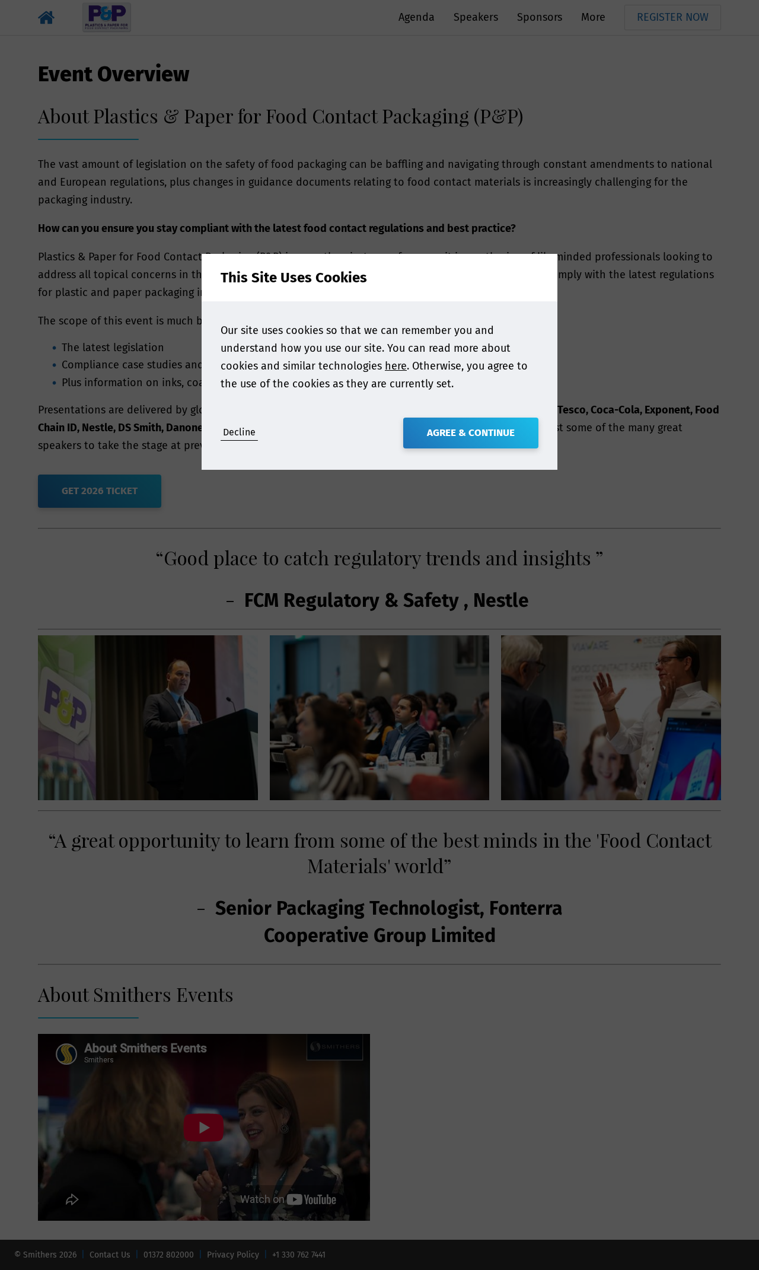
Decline (239, 432)
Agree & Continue (471, 432)
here (396, 366)
